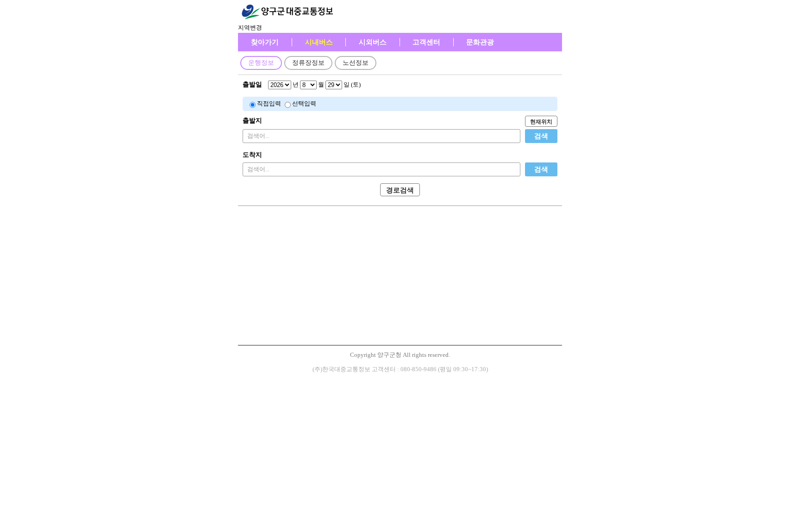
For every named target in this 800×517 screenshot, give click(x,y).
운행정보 (261, 62)
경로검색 (400, 190)
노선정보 (356, 62)
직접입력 (269, 103)
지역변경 (250, 27)
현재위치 (541, 121)
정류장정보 (308, 62)
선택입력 (304, 103)
